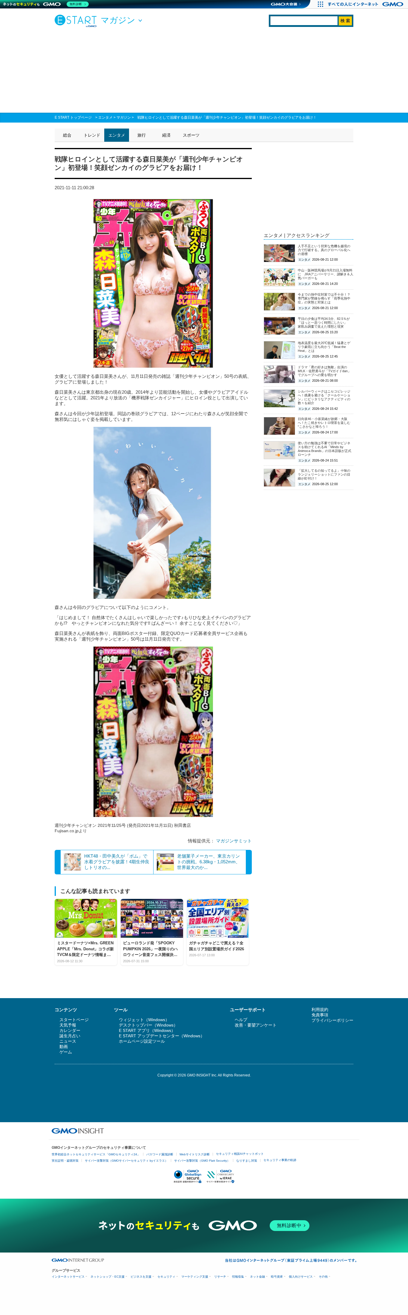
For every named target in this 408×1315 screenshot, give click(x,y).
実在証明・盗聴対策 (65, 1160)
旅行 (141, 135)
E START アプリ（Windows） (147, 1030)
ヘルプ (241, 1019)
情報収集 (238, 1276)
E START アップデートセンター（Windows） (162, 1035)
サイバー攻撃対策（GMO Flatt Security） (202, 1160)
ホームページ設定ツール (142, 1041)
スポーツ (191, 135)
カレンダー (69, 1030)
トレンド (92, 135)
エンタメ (105, 117)
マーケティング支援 (194, 1276)
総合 (67, 135)
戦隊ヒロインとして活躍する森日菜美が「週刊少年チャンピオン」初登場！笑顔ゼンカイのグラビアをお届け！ (227, 117)
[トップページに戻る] (77, 20)
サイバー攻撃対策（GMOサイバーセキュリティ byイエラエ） (126, 1160)
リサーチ (220, 1276)
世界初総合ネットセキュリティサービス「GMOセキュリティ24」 (96, 1154)
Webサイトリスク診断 (195, 1154)
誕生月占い (69, 1035)
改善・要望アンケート (256, 1025)
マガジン (123, 117)
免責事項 (320, 1014)
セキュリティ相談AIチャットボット (240, 1153)
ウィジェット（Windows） (144, 1019)
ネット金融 (257, 1276)
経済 (166, 135)
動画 (63, 1046)
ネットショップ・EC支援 (108, 1276)
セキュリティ (166, 1276)
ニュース (67, 1041)
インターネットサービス (68, 1276)
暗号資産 (277, 1276)
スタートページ (74, 1019)
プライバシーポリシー (332, 1020)
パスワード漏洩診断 (159, 1154)
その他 (323, 1276)
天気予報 (67, 1025)
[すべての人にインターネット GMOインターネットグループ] (366, 4)
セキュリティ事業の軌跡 (279, 1160)
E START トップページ (73, 117)
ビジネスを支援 (141, 1276)
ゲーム (65, 1052)
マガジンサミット (234, 840)
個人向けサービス (301, 1276)
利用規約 (320, 1009)
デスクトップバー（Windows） (148, 1025)
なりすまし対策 (246, 1160)
